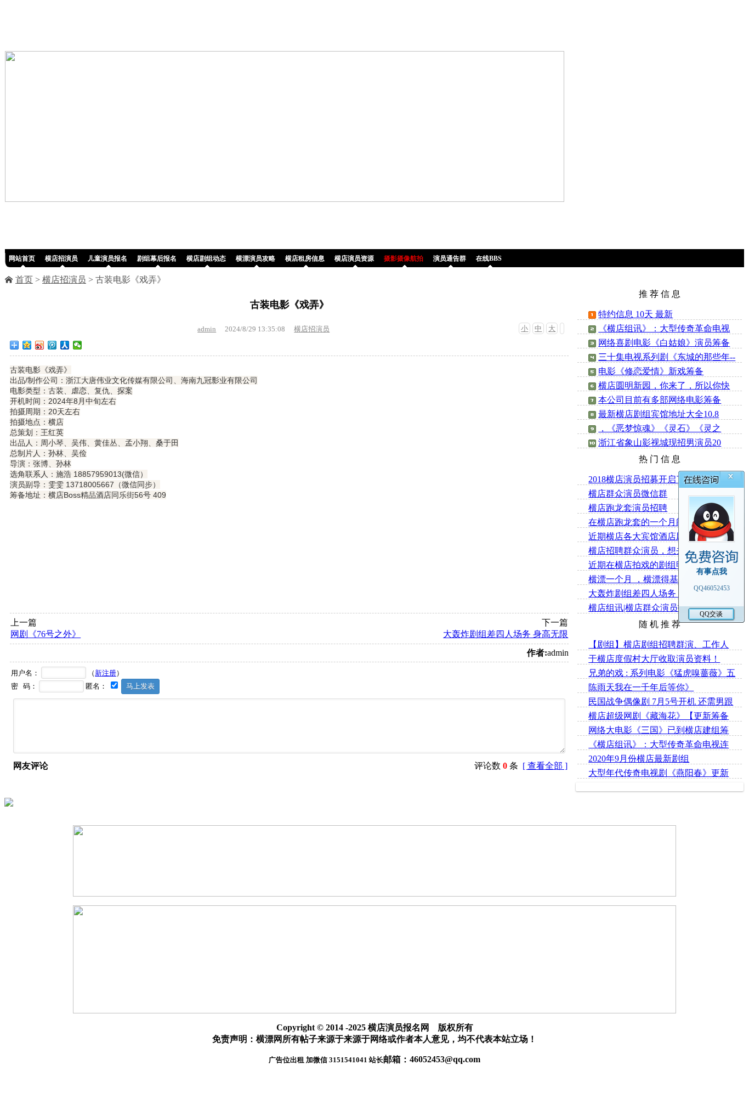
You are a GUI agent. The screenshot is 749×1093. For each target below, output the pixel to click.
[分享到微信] (77, 345)
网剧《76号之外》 (45, 634)
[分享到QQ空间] (27, 345)
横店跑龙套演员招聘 (627, 507)
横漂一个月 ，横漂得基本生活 (646, 579)
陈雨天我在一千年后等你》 (641, 687)
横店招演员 (64, 279)
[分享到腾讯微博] (52, 345)
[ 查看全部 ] (545, 765)
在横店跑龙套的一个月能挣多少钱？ (658, 522)
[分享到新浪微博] (39, 345)
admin (206, 329)
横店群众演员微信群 (627, 493)
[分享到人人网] (65, 345)
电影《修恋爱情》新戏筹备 (650, 371)
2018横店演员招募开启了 (636, 479)
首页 (24, 279)
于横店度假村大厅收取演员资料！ (654, 658)
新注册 (105, 673)
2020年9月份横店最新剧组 (638, 758)
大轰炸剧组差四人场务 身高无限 (505, 634)
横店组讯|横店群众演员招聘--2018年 (657, 607)
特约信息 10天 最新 (635, 314)
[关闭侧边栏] (562, 328)
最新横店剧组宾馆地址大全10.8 (658, 414)
